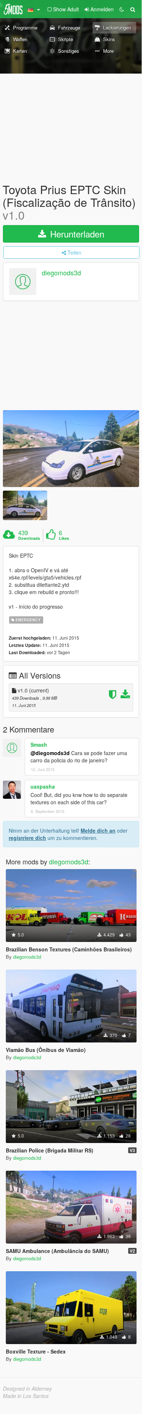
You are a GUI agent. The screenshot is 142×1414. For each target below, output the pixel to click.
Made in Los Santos (26, 1395)
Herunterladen (76, 233)
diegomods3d (61, 272)
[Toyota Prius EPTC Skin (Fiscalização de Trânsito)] (71, 448)
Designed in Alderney (27, 1388)
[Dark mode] (122, 9)
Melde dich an (98, 830)
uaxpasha (43, 786)
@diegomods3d (50, 753)
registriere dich (27, 837)
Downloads (29, 538)
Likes (64, 538)
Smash (39, 744)
